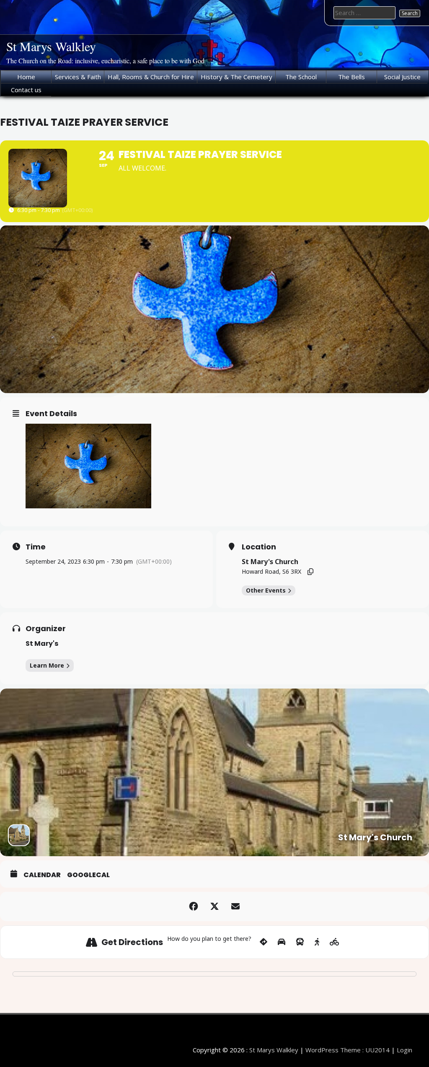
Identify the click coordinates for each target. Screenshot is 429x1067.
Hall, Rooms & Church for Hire (151, 77)
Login (404, 1050)
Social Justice (402, 77)
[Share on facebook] (193, 906)
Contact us (26, 89)
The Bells (351, 77)
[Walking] (316, 942)
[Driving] (281, 942)
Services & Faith (78, 77)
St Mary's (42, 643)
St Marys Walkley (51, 46)
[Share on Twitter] (214, 906)
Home (26, 77)
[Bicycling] (335, 942)
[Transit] (300, 942)
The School (301, 77)
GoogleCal (88, 875)
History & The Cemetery (236, 77)
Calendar (42, 875)
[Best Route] (263, 942)
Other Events (266, 590)
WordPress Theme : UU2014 (347, 1050)
